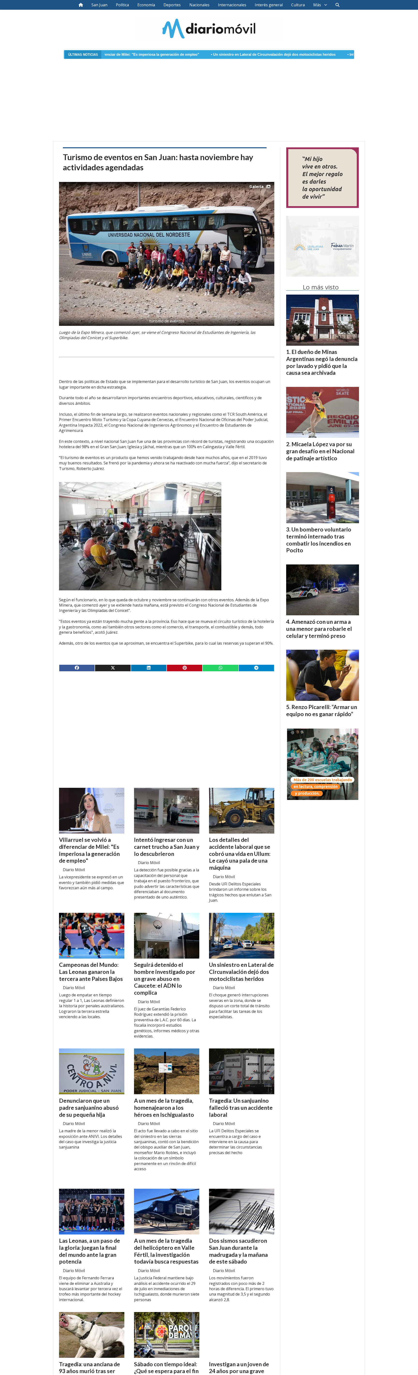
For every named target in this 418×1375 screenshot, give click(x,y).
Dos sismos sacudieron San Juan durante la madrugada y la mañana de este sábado (238, 1251)
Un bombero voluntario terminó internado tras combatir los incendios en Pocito (318, 540)
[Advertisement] (209, 97)
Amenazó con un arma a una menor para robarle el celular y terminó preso (319, 628)
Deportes (172, 5)
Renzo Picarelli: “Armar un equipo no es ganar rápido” (321, 710)
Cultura (298, 5)
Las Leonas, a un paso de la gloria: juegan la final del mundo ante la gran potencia (89, 1251)
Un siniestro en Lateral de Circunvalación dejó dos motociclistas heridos (184, 54)
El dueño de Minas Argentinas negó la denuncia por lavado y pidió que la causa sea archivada (322, 362)
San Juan (99, 5)
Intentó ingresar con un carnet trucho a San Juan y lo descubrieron (316, 54)
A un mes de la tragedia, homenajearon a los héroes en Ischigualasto (164, 1107)
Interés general (269, 5)
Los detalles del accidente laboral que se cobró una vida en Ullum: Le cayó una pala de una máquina (239, 853)
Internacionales (232, 5)
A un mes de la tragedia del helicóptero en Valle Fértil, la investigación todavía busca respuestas (166, 1251)
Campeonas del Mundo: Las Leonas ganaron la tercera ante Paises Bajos (91, 971)
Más (317, 5)
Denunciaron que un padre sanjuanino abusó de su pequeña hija (89, 1107)
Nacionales (199, 5)
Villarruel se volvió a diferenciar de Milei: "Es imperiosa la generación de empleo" (89, 850)
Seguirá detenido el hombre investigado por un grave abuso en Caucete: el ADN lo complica (164, 978)
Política (122, 5)
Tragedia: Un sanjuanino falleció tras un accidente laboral (241, 1107)
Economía (146, 5)
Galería (256, 186)
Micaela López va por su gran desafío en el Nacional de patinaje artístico (320, 451)
